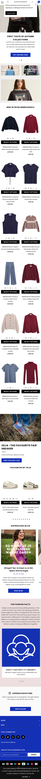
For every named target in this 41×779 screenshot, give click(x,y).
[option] (20, 31)
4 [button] (17, 519)
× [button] (35, 4)
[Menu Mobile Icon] (2, 2)
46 (32, 499)
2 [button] (21, 60)
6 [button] (21, 519)
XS (8, 138)
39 (13, 499)
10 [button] (29, 519)
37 (7, 499)
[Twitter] (8, 737)
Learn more (11, 13)
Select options (10, 142)
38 (10, 499)
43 (29, 499)
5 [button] (19, 519)
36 (4, 499)
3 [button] (15, 519)
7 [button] (23, 519)
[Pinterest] (18, 737)
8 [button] (25, 519)
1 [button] (19, 60)
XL (34, 138)
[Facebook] (3, 737)
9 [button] (27, 519)
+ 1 (36, 188)
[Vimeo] (23, 737)
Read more (18, 591)
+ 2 (16, 499)
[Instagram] (13, 737)
